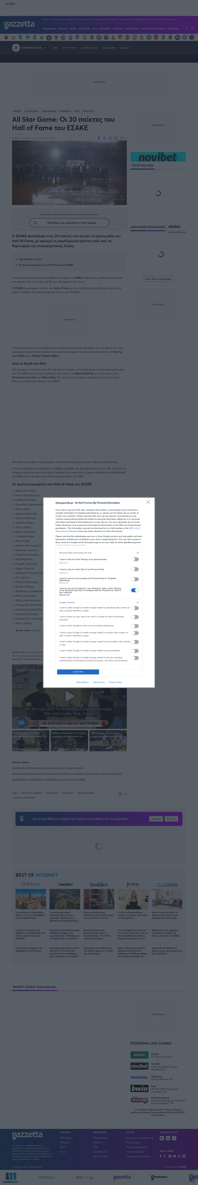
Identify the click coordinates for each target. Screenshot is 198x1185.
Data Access (99, 682)
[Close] (149, 503)
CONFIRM (78, 672)
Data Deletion (82, 682)
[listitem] (99, 552)
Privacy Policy (115, 682)
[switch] (135, 559)
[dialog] (99, 592)
